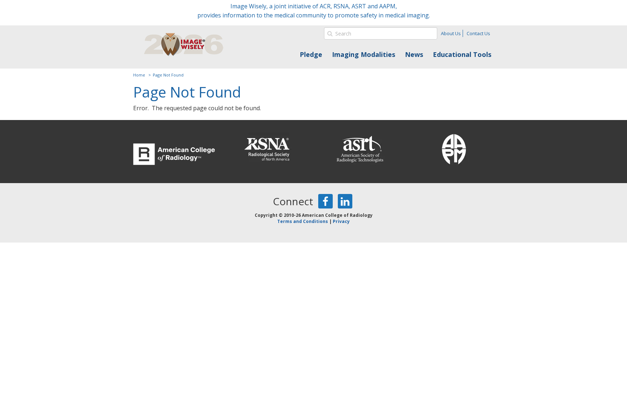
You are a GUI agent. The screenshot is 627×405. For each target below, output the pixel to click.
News (414, 54)
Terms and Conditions (302, 221)
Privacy (341, 221)
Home (139, 75)
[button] (329, 33)
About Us (451, 33)
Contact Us (478, 33)
